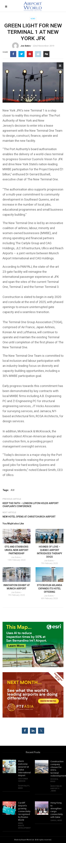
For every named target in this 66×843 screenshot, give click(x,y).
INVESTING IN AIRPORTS (56, 787)
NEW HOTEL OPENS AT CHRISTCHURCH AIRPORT (29, 516)
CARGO (53, 820)
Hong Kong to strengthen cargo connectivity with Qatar (56, 810)
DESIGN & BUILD (54, 780)
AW (12, 490)
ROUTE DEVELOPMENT (24, 827)
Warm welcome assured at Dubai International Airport (24, 768)
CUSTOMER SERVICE (23, 780)
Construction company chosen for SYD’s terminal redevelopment (56, 768)
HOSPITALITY (23, 786)
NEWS (33, 19)
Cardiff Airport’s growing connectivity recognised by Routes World (24, 811)
